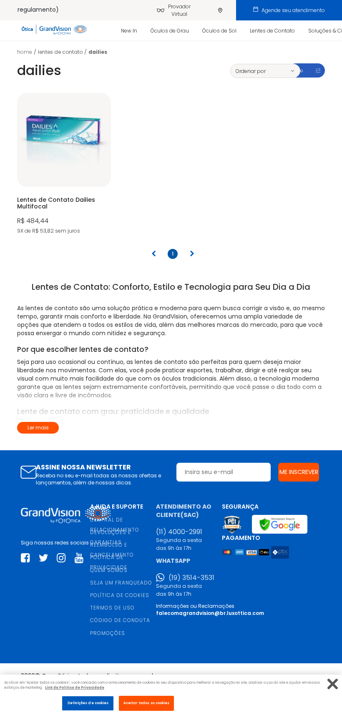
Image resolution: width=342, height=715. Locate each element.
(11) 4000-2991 (179, 532)
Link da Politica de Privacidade (74, 687)
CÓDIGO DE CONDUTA (120, 620)
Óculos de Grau (170, 30)
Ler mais (38, 427)
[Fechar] (332, 684)
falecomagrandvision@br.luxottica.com (210, 613)
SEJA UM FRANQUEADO (121, 582)
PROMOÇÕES (107, 633)
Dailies (97, 51)
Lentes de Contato (272, 30)
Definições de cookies (88, 702)
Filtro (297, 70)
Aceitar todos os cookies (146, 702)
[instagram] (61, 558)
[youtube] (79, 558)
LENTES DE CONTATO (60, 51)
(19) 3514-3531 (191, 577)
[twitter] (43, 558)
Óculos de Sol (219, 30)
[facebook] (25, 558)
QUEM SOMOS (109, 570)
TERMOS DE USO (112, 607)
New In (129, 30)
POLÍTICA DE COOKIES (119, 595)
